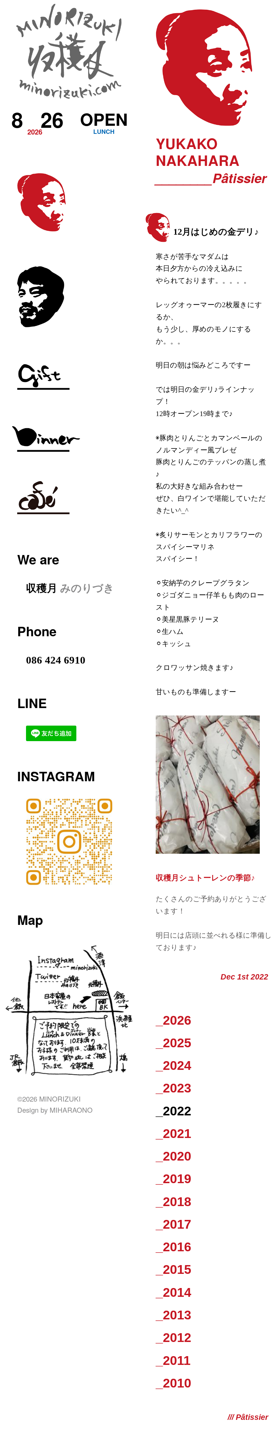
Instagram (56, 776)
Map (30, 919)
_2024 (173, 1065)
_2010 (173, 1383)
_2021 (173, 1133)
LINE (32, 703)
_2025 (173, 1042)
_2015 (173, 1269)
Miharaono (71, 1110)
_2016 (173, 1246)
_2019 (173, 1178)
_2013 (173, 1315)
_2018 (173, 1201)
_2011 (173, 1360)
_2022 (173, 1111)
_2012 (173, 1337)
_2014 (173, 1292)
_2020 (173, 1156)
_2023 (173, 1088)
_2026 (173, 1020)
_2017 (173, 1224)
